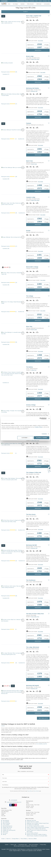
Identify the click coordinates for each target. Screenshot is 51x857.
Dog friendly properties (7, 826)
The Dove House (31, 514)
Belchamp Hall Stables (32, 88)
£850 (39, 152)
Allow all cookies (41, 437)
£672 (39, 505)
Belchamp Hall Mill (31, 545)
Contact (3, 838)
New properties (6, 820)
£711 (40, 463)
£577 (39, 396)
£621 (39, 710)
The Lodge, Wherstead (32, 647)
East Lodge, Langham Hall (33, 15)
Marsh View (29, 161)
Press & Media (24, 838)
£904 (39, 79)
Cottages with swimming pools (9, 830)
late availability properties (41, 743)
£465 (39, 284)
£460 (39, 676)
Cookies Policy (38, 427)
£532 (39, 44)
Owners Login (13, 844)
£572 (39, 188)
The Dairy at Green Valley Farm (35, 613)
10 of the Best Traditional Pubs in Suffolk (35, 826)
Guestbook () (6, 74)
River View (29, 326)
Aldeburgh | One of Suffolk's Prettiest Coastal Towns (38, 823)
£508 (39, 707)
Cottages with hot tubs (7, 827)
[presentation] (22, 22)
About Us (8, 838)
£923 (39, 317)
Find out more (34, 845)
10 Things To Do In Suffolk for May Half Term (36, 828)
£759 (39, 114)
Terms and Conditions (33, 844)
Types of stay (5, 831)
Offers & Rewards (6, 823)
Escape (28, 230)
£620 (39, 568)
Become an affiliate (33, 838)
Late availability (6, 821)
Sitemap (4, 834)
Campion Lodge (30, 197)
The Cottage (29, 296)
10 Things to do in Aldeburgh (33, 824)
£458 (39, 185)
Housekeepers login (22, 844)
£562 (39, 76)
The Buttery (29, 367)
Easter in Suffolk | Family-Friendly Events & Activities (38, 827)
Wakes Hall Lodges (35, 59)
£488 (39, 533)
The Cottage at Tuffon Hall (33, 472)
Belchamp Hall (34, 91)
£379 (39, 673)
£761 (39, 571)
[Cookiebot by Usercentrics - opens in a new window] (40, 419)
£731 (39, 536)
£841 (39, 287)
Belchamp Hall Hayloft (32, 685)
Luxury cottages (6, 824)
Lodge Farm (33, 370)
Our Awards (5, 833)
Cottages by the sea (7, 828)
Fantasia (28, 123)
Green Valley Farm (35, 440)
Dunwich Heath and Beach (32, 833)
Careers (6, 844)
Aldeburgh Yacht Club (31, 820)
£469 (39, 393)
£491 (39, 255)
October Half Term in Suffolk (33, 821)
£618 (39, 111)
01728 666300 (4, 1)
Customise (44, 433)
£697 (39, 47)
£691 (39, 149)
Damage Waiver (15, 838)
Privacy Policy (43, 844)
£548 (39, 502)
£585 (39, 605)
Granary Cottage (31, 405)
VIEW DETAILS (38, 50)
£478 (39, 602)
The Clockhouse (30, 580)
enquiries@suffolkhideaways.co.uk (14, 802)
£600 (39, 258)
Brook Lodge (30, 56)
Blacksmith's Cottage (32, 267)
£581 (39, 460)
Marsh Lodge (34, 163)
